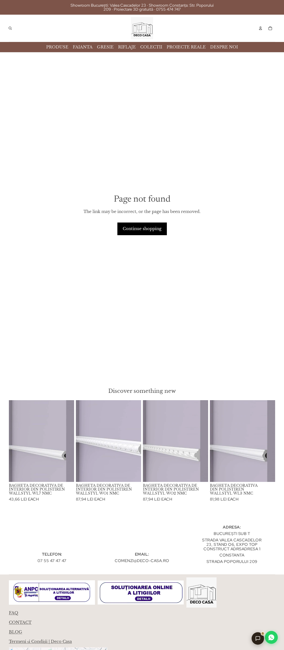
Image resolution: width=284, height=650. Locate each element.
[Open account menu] (260, 28)
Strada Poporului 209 (232, 561)
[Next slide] (67, 441)
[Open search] (10, 28)
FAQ (13, 612)
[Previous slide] (15, 441)
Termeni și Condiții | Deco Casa (40, 641)
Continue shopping (142, 228)
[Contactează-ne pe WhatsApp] (271, 637)
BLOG (15, 632)
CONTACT (20, 622)
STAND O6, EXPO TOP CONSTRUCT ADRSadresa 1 (231, 546)
